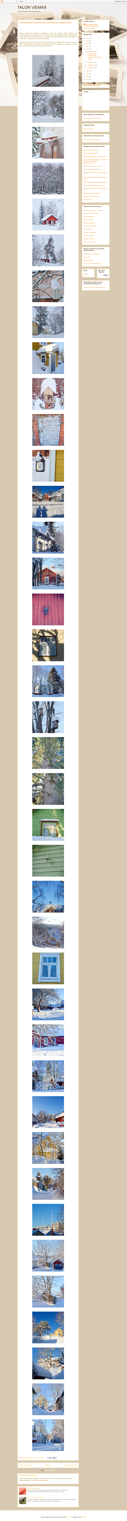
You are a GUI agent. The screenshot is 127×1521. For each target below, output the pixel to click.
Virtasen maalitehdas (90, 232)
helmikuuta (91, 62)
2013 (87, 38)
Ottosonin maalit (89, 235)
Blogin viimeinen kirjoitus (28, 1475)
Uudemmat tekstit (25, 1465)
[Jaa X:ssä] (52, 1458)
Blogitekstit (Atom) (50, 1470)
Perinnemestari (88, 199)
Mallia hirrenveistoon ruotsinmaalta (94, 156)
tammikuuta (91, 51)
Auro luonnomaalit (89, 242)
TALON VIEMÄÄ (32, 7)
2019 (87, 49)
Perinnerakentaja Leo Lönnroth (93, 210)
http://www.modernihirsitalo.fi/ (93, 118)
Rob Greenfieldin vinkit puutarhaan (94, 287)
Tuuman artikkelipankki (91, 153)
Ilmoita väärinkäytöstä (92, 85)
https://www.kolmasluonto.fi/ (92, 169)
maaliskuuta (91, 65)
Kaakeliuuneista (88, 129)
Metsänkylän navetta (90, 226)
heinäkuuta (91, 67)
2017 (87, 46)
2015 (87, 41)
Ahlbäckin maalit (89, 238)
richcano (69, 1517)
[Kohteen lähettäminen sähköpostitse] (48, 1458)
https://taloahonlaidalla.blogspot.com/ (95, 182)
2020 (87, 71)
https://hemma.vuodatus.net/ (93, 166)
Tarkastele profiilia (89, 28)
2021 (87, 74)
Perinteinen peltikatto (33, 1488)
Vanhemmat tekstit (70, 1465)
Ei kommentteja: (40, 1458)
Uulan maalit (87, 229)
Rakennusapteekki (89, 223)
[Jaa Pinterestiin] (56, 1458)
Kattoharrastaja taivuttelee (92, 139)
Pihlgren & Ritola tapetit (91, 213)
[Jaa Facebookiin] (54, 1458)
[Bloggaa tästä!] (50, 1458)
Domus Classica (89, 219)
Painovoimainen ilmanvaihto (35, 1497)
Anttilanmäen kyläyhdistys (92, 254)
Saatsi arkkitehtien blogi (91, 150)
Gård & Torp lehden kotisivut (92, 263)
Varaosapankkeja (89, 216)
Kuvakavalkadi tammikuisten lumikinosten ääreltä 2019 (45, 22)
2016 (87, 43)
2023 (87, 76)
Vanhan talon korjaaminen (92, 196)
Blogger (84, 1517)
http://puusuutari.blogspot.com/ (93, 185)
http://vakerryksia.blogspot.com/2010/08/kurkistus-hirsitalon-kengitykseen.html (96, 161)
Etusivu (47, 1465)
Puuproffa (87, 257)
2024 (87, 79)
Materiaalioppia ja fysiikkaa (92, 193)
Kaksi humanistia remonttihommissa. (92, 25)
